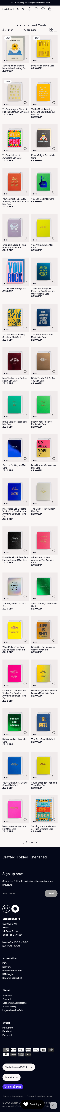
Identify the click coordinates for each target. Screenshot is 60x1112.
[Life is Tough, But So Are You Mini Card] (44, 361)
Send (51, 893)
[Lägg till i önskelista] (25, 59)
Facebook (7, 1031)
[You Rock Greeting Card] (15, 272)
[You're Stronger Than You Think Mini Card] (44, 766)
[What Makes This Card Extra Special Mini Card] (15, 630)
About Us (7, 995)
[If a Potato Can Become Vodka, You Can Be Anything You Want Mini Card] (15, 674)
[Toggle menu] (56, 9)
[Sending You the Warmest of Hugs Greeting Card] (44, 809)
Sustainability (9, 1006)
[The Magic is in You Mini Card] (15, 586)
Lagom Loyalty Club (12, 1010)
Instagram (7, 1027)
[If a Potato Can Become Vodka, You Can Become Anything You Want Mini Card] (15, 492)
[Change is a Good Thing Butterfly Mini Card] (15, 228)
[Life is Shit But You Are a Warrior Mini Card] (44, 630)
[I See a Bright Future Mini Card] (44, 138)
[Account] (29, 9)
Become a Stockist (12, 977)
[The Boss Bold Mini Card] (44, 722)
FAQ (4, 963)
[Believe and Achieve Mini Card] (15, 722)
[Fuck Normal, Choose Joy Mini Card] (44, 448)
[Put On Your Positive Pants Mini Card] (44, 405)
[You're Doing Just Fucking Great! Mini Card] (15, 766)
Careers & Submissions (14, 1002)
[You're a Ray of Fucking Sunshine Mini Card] (15, 318)
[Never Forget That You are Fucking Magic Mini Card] (44, 674)
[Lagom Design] (13, 9)
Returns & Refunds (12, 970)
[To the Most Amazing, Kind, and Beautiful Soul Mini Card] (44, 92)
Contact (6, 999)
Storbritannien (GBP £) (16, 1067)
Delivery (6, 966)
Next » (34, 842)
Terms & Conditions (12, 1095)
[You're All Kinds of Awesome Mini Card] (15, 138)
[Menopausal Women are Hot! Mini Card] (15, 809)
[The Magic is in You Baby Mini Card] (44, 492)
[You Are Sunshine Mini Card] (44, 228)
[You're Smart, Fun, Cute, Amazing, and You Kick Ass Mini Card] (15, 182)
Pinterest (7, 1034)
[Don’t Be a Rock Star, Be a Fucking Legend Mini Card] (15, 540)
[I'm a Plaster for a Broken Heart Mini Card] (15, 361)
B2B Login (7, 974)
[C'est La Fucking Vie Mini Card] (15, 448)
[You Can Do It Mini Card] (44, 182)
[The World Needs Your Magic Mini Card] (44, 318)
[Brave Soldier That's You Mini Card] (15, 405)
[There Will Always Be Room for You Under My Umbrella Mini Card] (44, 272)
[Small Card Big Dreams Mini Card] (44, 586)
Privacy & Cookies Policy (39, 1095)
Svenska (9, 1077)
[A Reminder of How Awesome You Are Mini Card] (44, 540)
